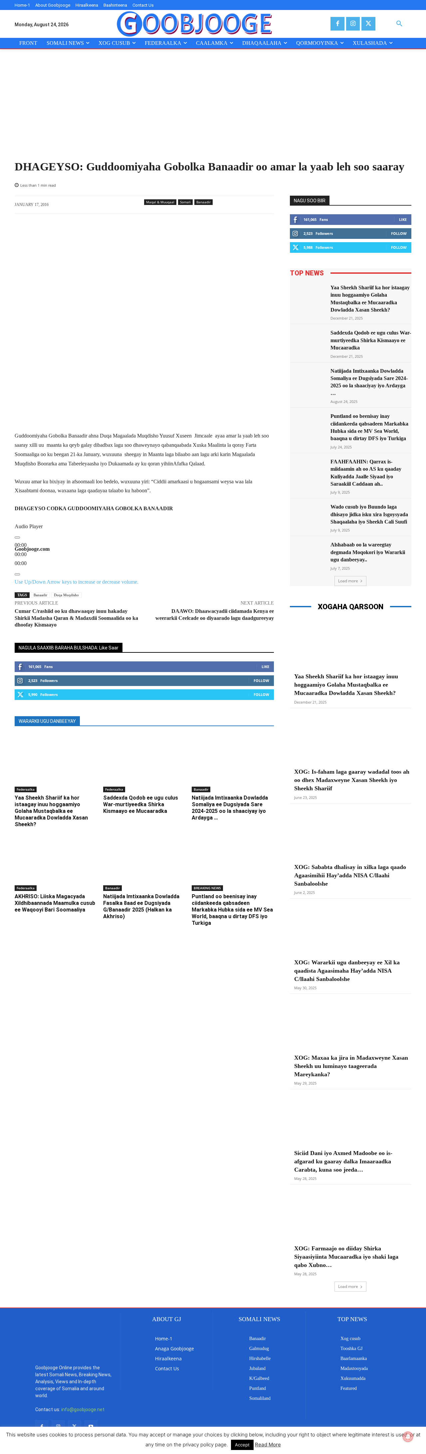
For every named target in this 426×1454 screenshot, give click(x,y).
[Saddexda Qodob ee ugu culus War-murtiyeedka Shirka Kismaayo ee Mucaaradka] (144, 763)
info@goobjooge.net (83, 1409)
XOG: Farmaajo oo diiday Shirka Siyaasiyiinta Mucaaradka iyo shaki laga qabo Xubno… (346, 1256)
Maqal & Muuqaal (160, 202)
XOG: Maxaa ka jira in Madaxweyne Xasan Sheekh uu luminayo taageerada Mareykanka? (351, 1066)
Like (265, 666)
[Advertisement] (213, 110)
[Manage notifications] (408, 1436)
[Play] (17, 537)
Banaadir (203, 202)
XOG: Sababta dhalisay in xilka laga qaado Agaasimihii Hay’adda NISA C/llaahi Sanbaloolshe (350, 875)
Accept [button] (242, 1444)
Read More (268, 1444)
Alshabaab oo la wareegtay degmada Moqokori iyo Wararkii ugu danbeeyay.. (367, 552)
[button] (399, 24)
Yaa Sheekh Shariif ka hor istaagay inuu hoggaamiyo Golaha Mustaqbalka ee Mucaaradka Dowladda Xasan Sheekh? (51, 811)
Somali (185, 202)
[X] (368, 24)
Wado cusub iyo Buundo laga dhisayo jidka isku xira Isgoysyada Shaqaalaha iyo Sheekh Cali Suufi (369, 514)
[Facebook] (337, 24)
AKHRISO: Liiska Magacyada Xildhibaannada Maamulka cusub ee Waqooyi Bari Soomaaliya (55, 903)
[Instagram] (353, 24)
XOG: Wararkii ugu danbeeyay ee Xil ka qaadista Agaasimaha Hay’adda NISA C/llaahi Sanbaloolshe (347, 970)
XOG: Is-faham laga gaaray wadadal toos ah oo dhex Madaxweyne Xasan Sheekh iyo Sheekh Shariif (351, 780)
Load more (348, 581)
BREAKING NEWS (207, 888)
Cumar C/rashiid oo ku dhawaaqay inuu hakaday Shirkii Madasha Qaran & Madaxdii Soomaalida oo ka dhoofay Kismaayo (76, 618)
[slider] (21, 554)
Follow (261, 680)
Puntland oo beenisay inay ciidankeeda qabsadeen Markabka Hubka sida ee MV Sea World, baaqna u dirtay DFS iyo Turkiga (232, 909)
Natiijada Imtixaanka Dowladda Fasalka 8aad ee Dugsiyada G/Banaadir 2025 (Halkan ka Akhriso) (141, 906)
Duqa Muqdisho (66, 595)
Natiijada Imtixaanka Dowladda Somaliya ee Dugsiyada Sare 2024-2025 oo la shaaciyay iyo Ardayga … (230, 808)
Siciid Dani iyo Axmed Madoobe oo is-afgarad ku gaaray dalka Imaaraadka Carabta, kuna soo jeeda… (343, 1161)
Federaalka (26, 789)
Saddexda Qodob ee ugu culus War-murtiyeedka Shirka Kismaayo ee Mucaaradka (140, 804)
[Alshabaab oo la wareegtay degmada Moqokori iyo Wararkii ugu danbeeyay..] (308, 554)
